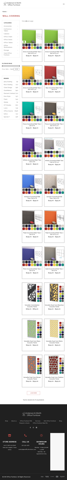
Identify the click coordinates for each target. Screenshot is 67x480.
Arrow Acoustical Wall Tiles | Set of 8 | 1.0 (32, 52)
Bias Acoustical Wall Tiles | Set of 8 (54, 88)
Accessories (8, 26)
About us (14, 421)
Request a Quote (24, 423)
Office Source (8, 111)
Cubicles (6, 34)
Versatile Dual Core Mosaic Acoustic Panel (32, 378)
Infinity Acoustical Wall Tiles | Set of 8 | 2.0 (54, 161)
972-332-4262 (25, 445)
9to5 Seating (8, 81)
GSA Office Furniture (50, 421)
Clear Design (8, 87)
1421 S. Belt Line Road (10, 445)
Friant (5, 99)
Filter (16, 69)
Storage (6, 50)
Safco (6, 114)
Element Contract (9, 93)
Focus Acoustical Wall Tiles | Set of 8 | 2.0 (54, 124)
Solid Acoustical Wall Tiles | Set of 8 (54, 269)
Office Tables (8, 42)
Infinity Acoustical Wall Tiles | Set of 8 (32, 160)
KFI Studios (7, 105)
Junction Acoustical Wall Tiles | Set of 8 (54, 197)
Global (6, 102)
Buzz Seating (8, 84)
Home (4, 11)
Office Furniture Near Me (40, 423)
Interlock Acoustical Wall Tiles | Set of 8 (32, 197)
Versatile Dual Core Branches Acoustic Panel (54, 305)
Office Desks (8, 39)
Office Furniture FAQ (26, 421)
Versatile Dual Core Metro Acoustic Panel (54, 342)
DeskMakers (8, 90)
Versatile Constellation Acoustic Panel (32, 305)
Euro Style (7, 96)
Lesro (6, 108)
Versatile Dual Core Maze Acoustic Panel (32, 342)
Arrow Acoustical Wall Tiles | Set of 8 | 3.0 (32, 88)
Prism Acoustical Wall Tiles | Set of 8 (32, 269)
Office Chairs (8, 36)
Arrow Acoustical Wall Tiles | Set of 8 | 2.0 (54, 52)
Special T (7, 117)
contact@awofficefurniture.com (27, 449)
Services (37, 421)
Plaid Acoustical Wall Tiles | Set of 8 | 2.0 (54, 233)
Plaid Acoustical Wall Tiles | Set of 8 (32, 233)
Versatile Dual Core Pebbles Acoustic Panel (54, 378)
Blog (60, 421)
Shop (6, 421)
